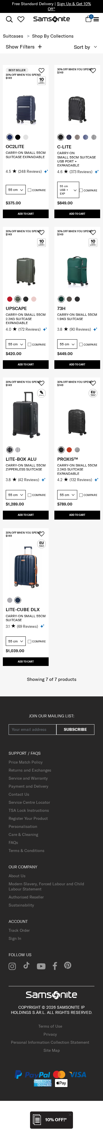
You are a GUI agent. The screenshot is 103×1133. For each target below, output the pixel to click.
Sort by (82, 47)
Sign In (15, 938)
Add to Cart (26, 213)
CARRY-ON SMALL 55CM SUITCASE (26, 618)
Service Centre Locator (29, 802)
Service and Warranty (28, 778)
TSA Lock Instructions (29, 810)
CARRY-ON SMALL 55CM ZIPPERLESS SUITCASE (26, 467)
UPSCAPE (16, 308)
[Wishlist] (21, 19)
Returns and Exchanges (30, 770)
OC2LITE (15, 146)
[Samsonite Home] (51, 19)
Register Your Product (28, 818)
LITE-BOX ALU (21, 459)
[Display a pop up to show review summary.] (46, 171)
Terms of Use (50, 1026)
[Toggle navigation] (96, 19)
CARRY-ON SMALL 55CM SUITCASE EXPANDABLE (26, 154)
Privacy (50, 1034)
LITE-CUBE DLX (23, 609)
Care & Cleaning (23, 834)
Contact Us (19, 794)
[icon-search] (9, 19)
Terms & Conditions (26, 850)
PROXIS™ (67, 459)
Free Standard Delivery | (51, 6)
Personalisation (23, 826)
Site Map (51, 1050)
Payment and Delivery (28, 786)
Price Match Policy (26, 762)
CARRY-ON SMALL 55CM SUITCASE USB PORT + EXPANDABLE (76, 159)
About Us (17, 875)
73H (61, 308)
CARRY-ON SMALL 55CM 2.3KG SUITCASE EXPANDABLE (26, 318)
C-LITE (64, 147)
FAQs (13, 842)
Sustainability (21, 905)
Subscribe (75, 729)
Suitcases (13, 36)
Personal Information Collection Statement (50, 1042)
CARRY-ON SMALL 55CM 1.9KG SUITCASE (77, 316)
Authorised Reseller (26, 897)
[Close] (70, 1114)
